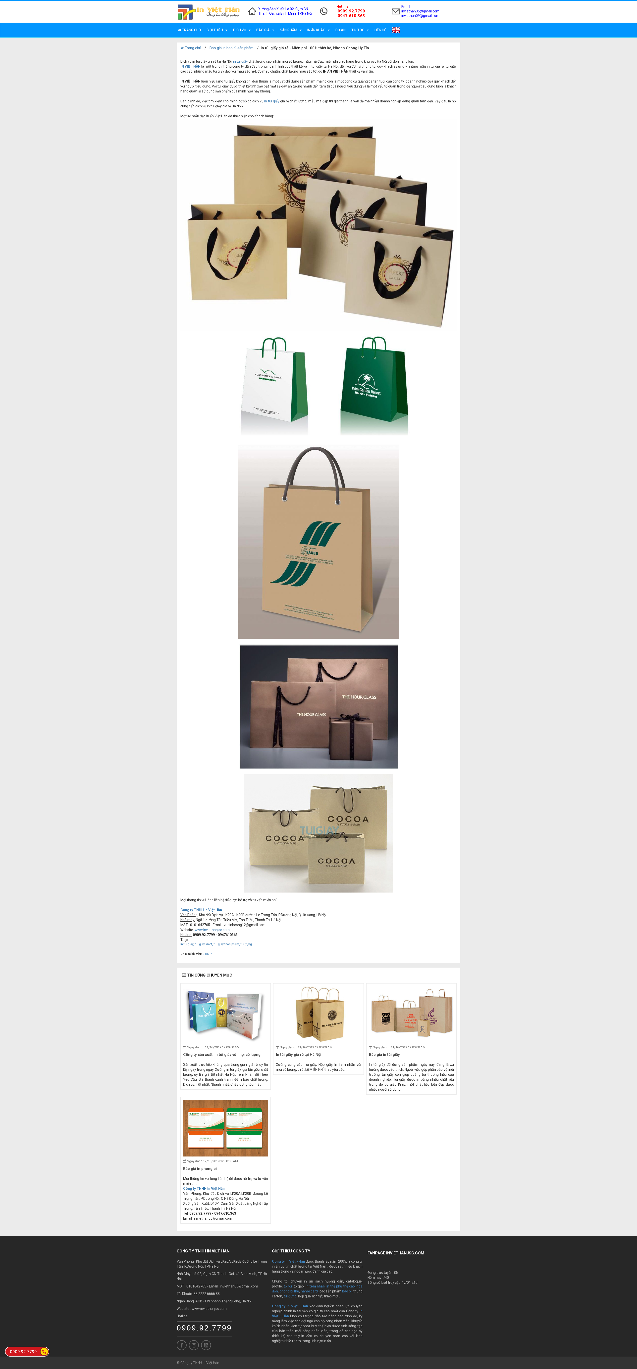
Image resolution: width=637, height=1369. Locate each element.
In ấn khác (316, 30)
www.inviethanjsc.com (212, 930)
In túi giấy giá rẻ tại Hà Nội (298, 1054)
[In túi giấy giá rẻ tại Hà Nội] (318, 1014)
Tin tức (357, 30)
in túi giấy (240, 61)
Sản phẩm (288, 30)
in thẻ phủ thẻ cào (340, 1286)
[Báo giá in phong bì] (225, 1128)
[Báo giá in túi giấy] (411, 1014)
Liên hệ (380, 30)
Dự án (340, 30)
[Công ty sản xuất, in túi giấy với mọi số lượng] (225, 1014)
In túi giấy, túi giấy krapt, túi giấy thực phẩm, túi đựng (216, 944)
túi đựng (290, 1296)
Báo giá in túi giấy (384, 1054)
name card (309, 1291)
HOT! (208, 954)
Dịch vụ (239, 30)
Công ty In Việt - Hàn (290, 1306)
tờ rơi (288, 1286)
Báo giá (263, 30)
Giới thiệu (215, 30)
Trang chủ (191, 30)
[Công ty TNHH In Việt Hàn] (209, 11)
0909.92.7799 (204, 1328)
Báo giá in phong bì (200, 1168)
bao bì (347, 1291)
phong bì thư (289, 1291)
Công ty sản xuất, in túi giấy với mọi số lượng (222, 1054)
